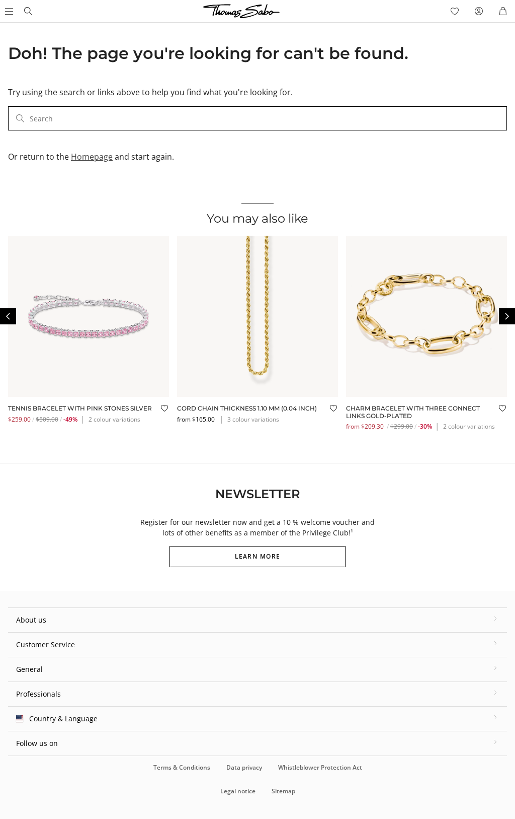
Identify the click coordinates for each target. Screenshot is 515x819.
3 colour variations (253, 419)
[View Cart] (503, 11)
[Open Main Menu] (8, 11)
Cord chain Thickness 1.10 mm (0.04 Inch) (247, 408)
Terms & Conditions (181, 767)
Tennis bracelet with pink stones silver (80, 408)
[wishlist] (455, 11)
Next (507, 316)
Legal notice (237, 791)
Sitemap (283, 791)
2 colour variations (114, 419)
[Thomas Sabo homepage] (28, 11)
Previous (8, 316)
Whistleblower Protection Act (320, 767)
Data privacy (244, 767)
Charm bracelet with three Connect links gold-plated (413, 411)
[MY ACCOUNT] (479, 11)
